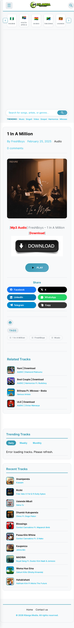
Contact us (42, 609)
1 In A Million (19, 337)
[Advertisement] (37, 71)
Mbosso (63, 119)
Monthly (37, 443)
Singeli (29, 119)
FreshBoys (40, 337)
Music (21, 119)
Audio (58, 141)
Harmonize (53, 119)
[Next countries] (68, 20)
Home (29, 609)
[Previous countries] (5, 20)
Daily (11, 443)
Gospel (43, 119)
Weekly (23, 443)
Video (36, 119)
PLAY (40, 267)
